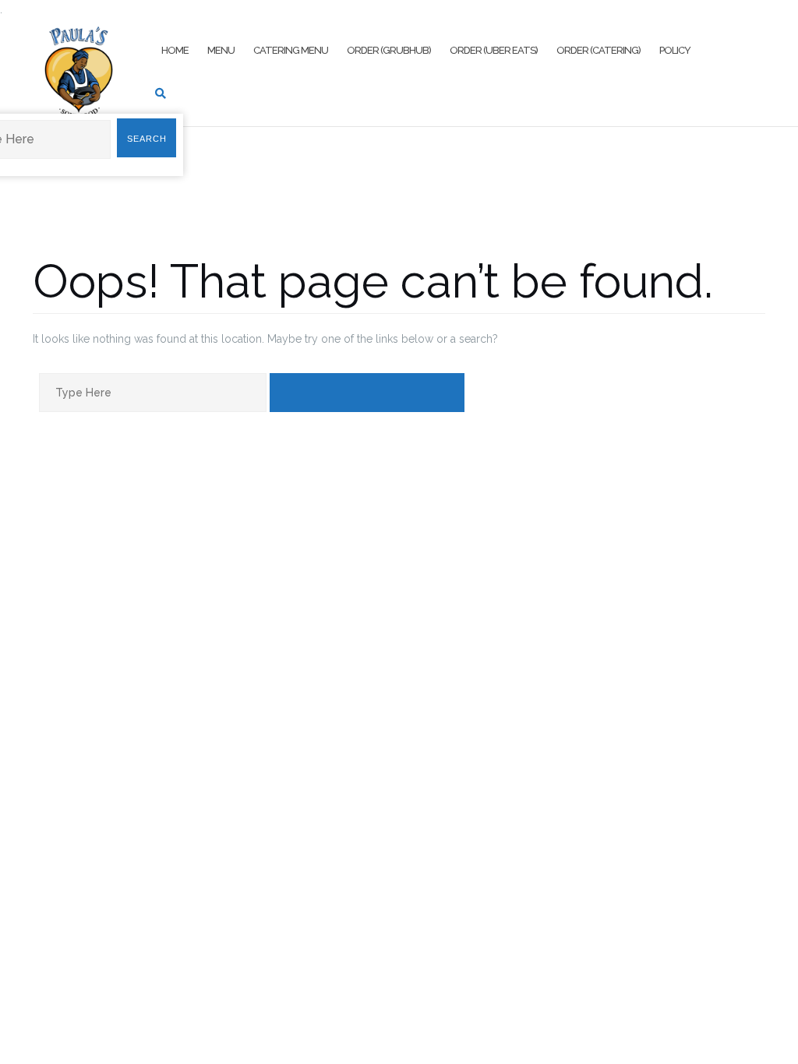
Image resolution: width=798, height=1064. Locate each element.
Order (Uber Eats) (494, 50)
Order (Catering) (598, 50)
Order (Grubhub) (389, 50)
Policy (674, 50)
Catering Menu (290, 50)
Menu (221, 50)
